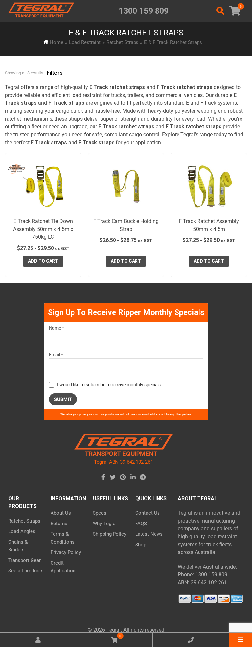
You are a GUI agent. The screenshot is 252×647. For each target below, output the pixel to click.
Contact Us (147, 513)
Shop (140, 544)
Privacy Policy (66, 552)
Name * (56, 328)
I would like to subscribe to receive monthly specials (109, 384)
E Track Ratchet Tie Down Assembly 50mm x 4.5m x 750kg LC (43, 229)
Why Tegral (105, 523)
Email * (56, 354)
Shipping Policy (109, 534)
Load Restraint (85, 42)
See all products (26, 571)
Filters (55, 73)
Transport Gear (24, 560)
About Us (61, 513)
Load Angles (21, 531)
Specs (99, 513)
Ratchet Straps (122, 42)
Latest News (149, 534)
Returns (59, 523)
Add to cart (43, 261)
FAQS (141, 523)
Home (56, 42)
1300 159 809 (144, 11)
